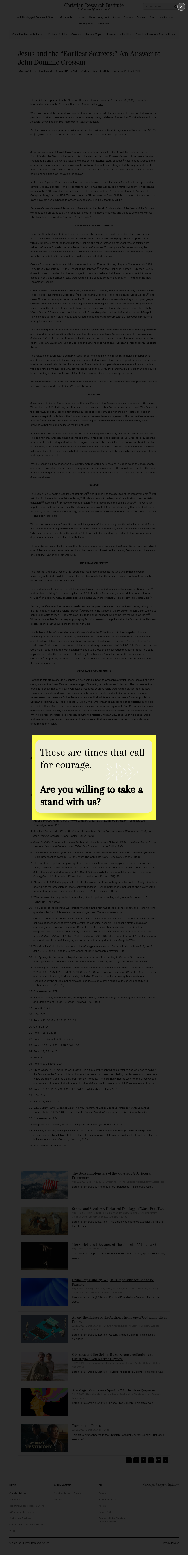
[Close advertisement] (181, 7)
